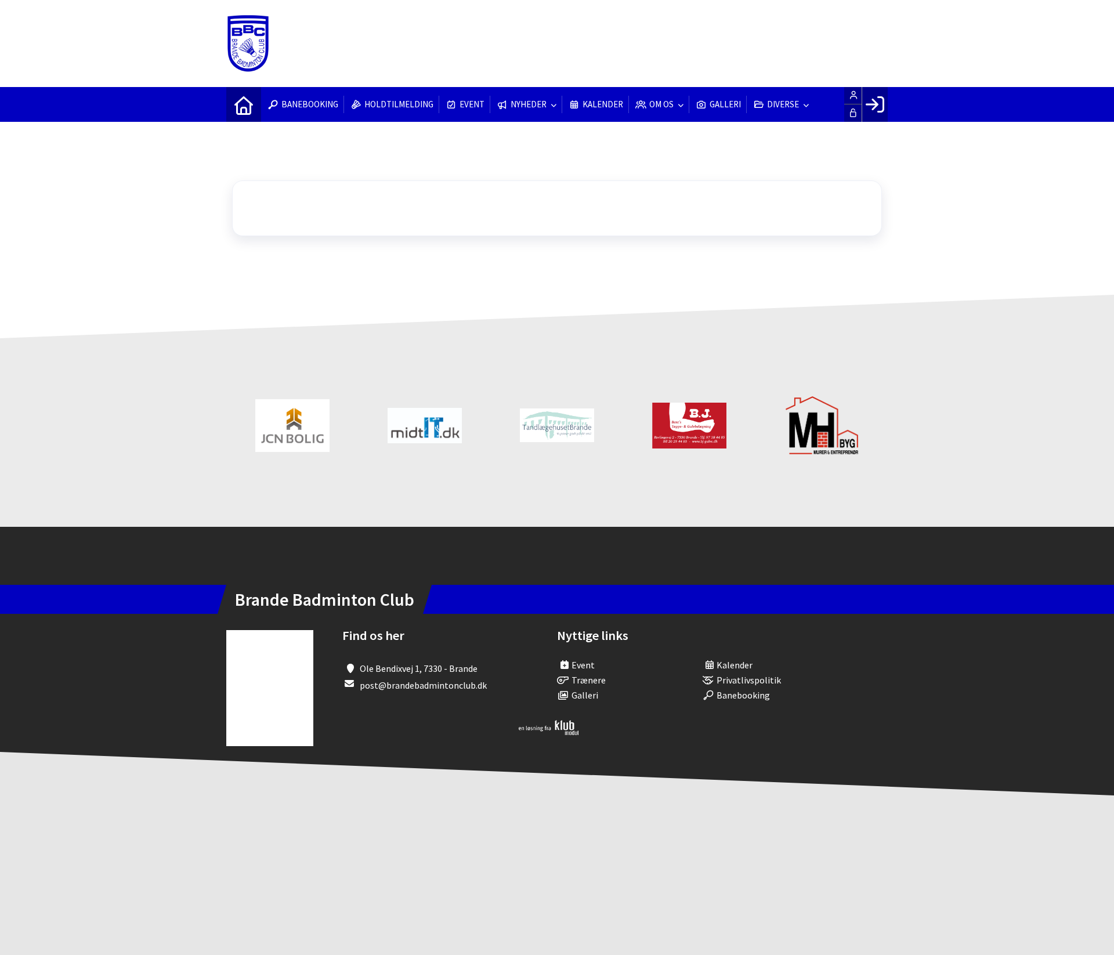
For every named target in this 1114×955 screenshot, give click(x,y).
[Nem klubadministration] (548, 731)
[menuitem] (243, 104)
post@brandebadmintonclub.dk (423, 685)
